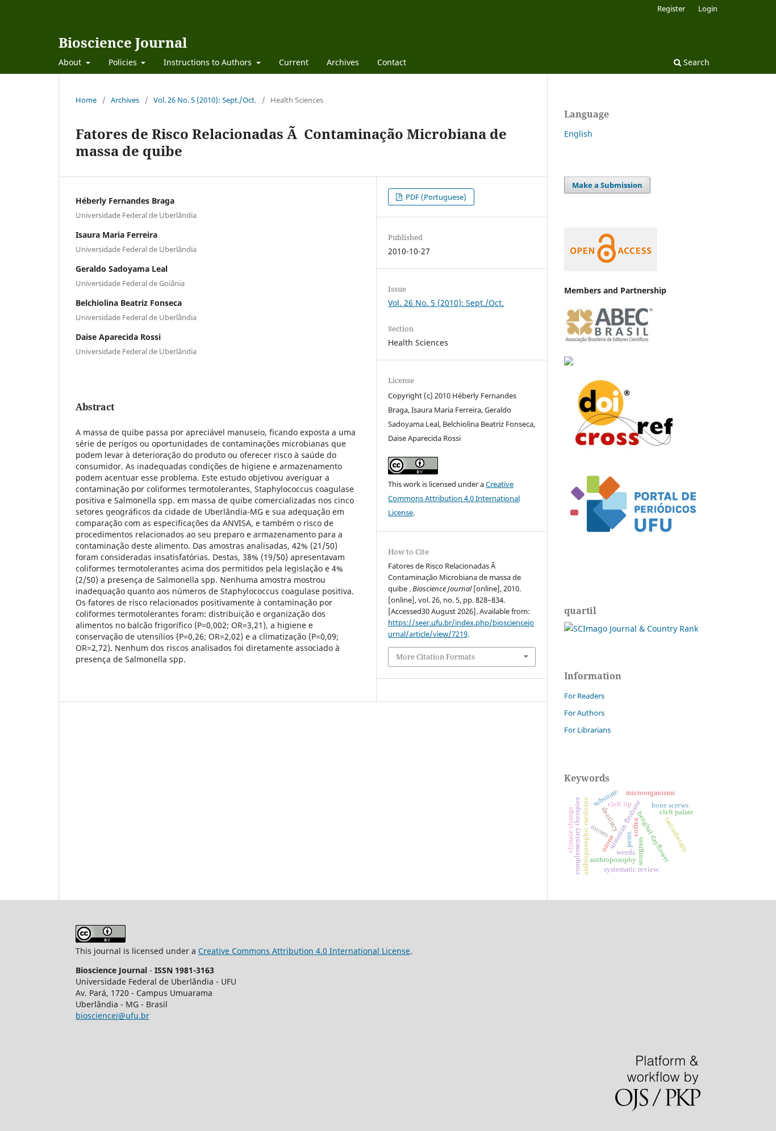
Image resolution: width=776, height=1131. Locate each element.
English (578, 133)
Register (671, 8)
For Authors (584, 713)
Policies (124, 62)
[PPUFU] (632, 541)
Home (86, 100)
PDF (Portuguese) (435, 197)
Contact (391, 62)
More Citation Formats (435, 656)
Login (707, 8)
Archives (343, 62)
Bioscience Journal (123, 42)
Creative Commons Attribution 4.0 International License (454, 498)
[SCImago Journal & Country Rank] (631, 628)
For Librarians (587, 730)
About (71, 62)
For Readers (584, 696)
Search (695, 62)
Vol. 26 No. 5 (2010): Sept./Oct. (204, 100)
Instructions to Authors (209, 62)
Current (293, 62)
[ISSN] (568, 362)
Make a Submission (607, 185)
